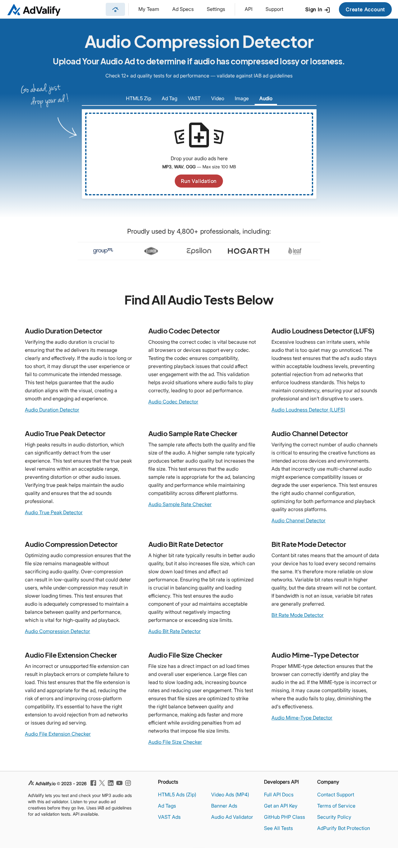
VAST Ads (169, 817)
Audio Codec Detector (173, 401)
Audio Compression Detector (57, 631)
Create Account (365, 9)
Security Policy (334, 817)
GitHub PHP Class (284, 817)
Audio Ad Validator (232, 817)
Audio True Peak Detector (54, 512)
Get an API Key (281, 806)
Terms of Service (336, 806)
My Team (148, 9)
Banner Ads (224, 806)
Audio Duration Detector (52, 410)
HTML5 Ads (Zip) (177, 794)
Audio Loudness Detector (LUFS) (308, 410)
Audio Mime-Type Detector (301, 718)
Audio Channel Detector (298, 520)
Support (274, 9)
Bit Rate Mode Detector (297, 615)
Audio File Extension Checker (58, 734)
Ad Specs (183, 9)
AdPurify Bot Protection (343, 828)
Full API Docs (279, 794)
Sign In (318, 10)
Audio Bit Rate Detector (174, 631)
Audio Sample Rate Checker (180, 504)
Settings (216, 9)
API (248, 9)
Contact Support (335, 794)
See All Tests (278, 828)
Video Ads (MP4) (230, 794)
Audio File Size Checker (175, 742)
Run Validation (199, 181)
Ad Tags (167, 806)
